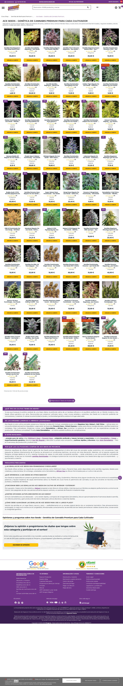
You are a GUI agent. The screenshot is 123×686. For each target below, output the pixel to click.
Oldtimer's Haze (34, 438)
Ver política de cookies (46, 684)
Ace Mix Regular (38, 440)
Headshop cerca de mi (23, 585)
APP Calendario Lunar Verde (48, 590)
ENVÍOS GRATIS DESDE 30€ (47, 1)
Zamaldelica (105, 438)
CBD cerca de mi (21, 587)
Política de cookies (92, 581)
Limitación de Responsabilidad (95, 583)
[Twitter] (19, 602)
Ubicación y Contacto (23, 580)
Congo (113, 438)
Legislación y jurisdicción (94, 585)
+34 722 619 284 (21, 2)
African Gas (60, 471)
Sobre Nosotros (21, 578)
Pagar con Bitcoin (68, 585)
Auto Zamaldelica (106, 440)
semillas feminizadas (40, 456)
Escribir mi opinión (21, 545)
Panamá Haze (47, 438)
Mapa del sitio (67, 588)
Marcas (42, 588)
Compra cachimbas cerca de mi (26, 593)
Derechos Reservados (93, 588)
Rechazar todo (90, 680)
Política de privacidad (93, 579)
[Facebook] (15, 602)
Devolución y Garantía (70, 577)
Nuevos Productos (45, 577)
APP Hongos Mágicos (46, 592)
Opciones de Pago (68, 583)
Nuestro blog (44, 579)
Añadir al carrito (12, 60)
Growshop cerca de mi (23, 582)
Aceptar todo (71, 680)
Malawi (37, 488)
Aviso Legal (89, 577)
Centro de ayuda (68, 581)
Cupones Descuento (46, 581)
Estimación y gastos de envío (72, 579)
